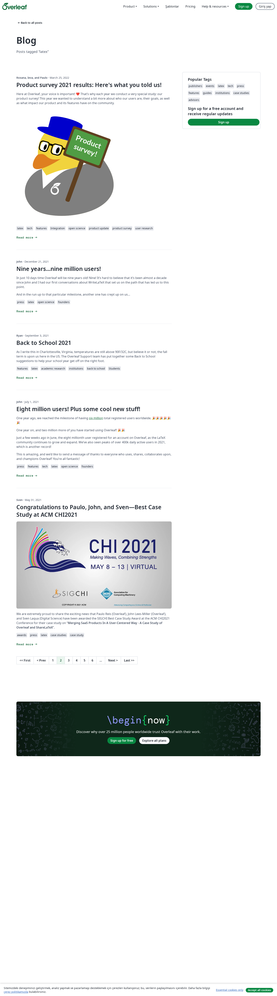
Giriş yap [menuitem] (265, 6)
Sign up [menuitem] (243, 6)
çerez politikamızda (16, 992)
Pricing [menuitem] (190, 6)
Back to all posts (29, 22)
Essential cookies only (229, 990)
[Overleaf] (14, 6)
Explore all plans (154, 740)
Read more (27, 237)
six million (96, 418)
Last (129, 660)
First (25, 660)
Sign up (223, 122)
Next (113, 660)
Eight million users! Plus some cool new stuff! (78, 409)
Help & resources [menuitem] (214, 6)
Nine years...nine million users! (58, 269)
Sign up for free (121, 740)
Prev (41, 660)
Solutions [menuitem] (150, 6)
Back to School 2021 (43, 343)
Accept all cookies (259, 990)
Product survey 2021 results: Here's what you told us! (88, 85)
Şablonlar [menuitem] (172, 6)
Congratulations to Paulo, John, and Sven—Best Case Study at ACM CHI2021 (88, 510)
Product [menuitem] (129, 6)
